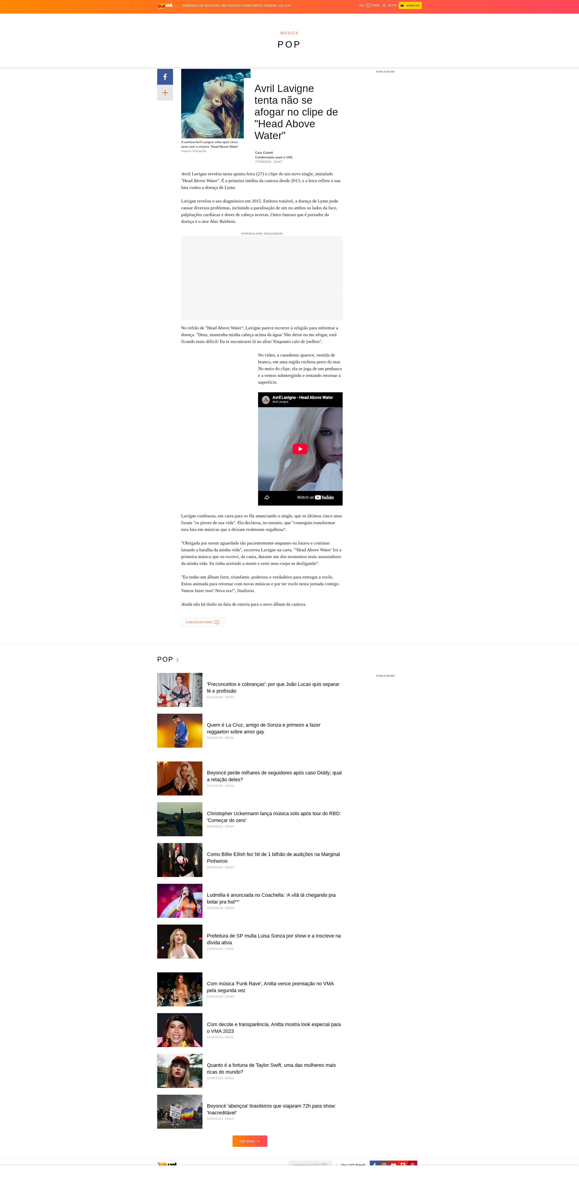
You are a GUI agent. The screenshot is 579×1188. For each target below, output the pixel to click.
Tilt (334, 18)
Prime (387, 18)
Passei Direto (252, 5)
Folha (267, 18)
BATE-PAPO (212, 5)
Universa (308, 18)
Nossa (370, 18)
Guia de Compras (416, 18)
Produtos (166, 18)
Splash (294, 18)
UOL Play (284, 5)
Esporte (280, 18)
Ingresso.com (193, 5)
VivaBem (324, 18)
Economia (253, 18)
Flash (180, 18)
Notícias (209, 18)
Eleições (193, 18)
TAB (379, 18)
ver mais (247, 1141)
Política (223, 18)
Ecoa (342, 18)
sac (362, 5)
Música (289, 33)
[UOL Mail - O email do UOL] (373, 5)
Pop (289, 44)
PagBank (270, 5)
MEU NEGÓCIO (231, 5)
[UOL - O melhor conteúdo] (165, 6)
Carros (238, 18)
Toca (396, 18)
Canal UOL (355, 18)
